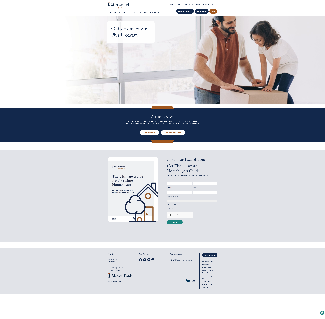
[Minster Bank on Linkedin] (145, 259)
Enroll (13, 311)
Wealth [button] (132, 12)
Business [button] (122, 12)
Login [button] (213, 11)
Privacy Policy (206, 268)
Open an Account (184, 11)
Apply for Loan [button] (202, 11)
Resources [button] (155, 12)
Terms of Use (206, 281)
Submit (174, 222)
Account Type (6, 297)
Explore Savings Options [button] (173, 133)
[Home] (119, 5)
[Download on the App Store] (175, 260)
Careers (179, 4)
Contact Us (189, 4)
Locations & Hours (113, 259)
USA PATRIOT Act (207, 284)
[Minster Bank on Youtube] (149, 259)
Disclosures (205, 264)
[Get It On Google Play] (187, 260)
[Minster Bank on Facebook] (140, 259)
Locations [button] (143, 12)
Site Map (205, 287)
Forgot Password (22, 311)
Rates (172, 4)
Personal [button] (112, 12)
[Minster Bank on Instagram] (152, 259)
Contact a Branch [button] (149, 133)
